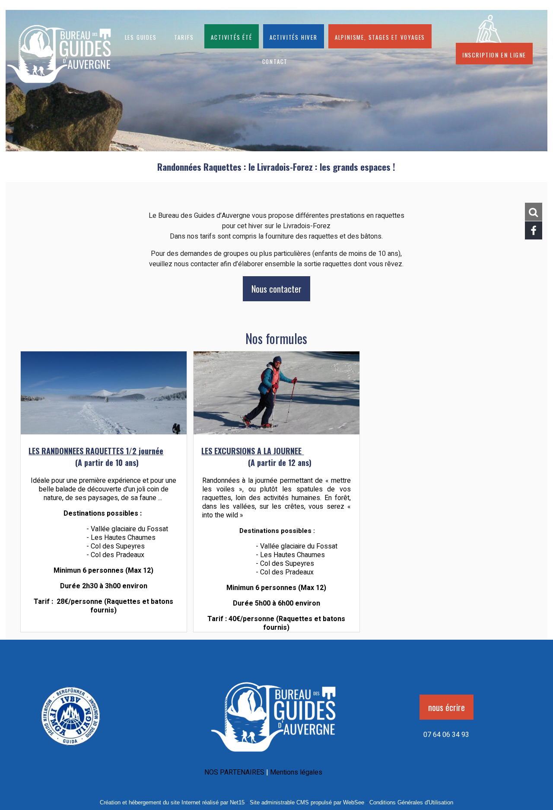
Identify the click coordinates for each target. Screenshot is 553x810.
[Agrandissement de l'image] (70, 748)
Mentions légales (296, 772)
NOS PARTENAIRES (234, 772)
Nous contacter (276, 288)
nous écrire (446, 707)
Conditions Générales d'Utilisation (411, 802)
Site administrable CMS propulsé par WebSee (307, 802)
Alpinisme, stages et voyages (380, 36)
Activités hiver (294, 36)
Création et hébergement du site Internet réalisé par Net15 (172, 802)
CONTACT (275, 60)
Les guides (141, 36)
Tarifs (184, 36)
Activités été (231, 36)
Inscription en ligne (494, 53)
